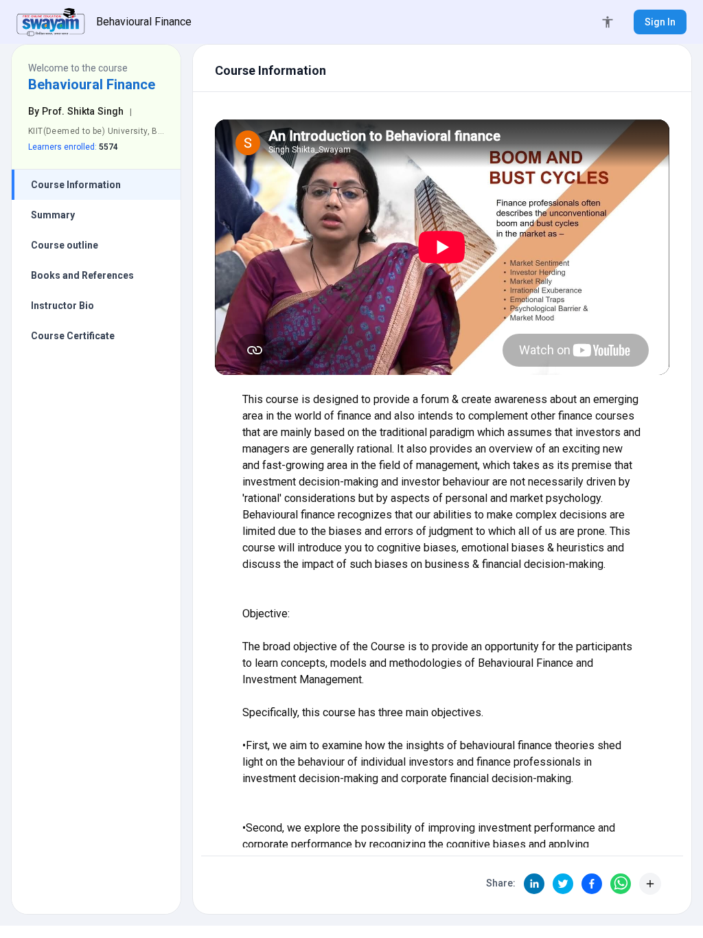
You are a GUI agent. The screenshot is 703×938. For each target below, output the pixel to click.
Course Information (76, 184)
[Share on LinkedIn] (534, 883)
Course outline (64, 245)
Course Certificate (73, 335)
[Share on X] (563, 883)
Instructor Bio (62, 305)
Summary (53, 214)
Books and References (82, 275)
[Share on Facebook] (591, 883)
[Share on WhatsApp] (620, 883)
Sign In (660, 21)
